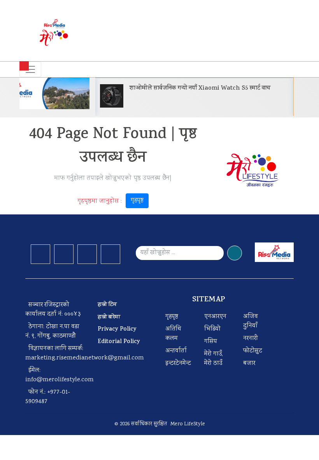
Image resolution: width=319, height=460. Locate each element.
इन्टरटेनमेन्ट (178, 363)
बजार (249, 363)
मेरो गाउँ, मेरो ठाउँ (213, 359)
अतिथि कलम (173, 334)
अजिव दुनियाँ (250, 321)
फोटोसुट (252, 351)
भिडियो (212, 329)
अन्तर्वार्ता (176, 351)
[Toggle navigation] (30, 69)
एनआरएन (215, 316)
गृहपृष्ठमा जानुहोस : (110, 201)
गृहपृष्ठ (137, 200)
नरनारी (250, 338)
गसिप (210, 341)
